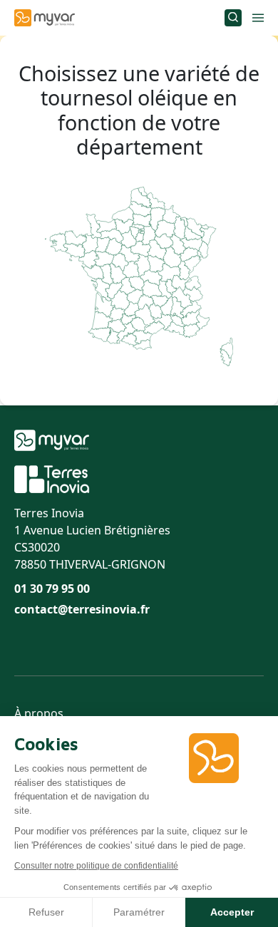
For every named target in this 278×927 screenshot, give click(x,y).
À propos (38, 713)
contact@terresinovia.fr (82, 609)
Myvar (44, 18)
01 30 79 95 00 (52, 588)
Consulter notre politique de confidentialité (96, 866)
